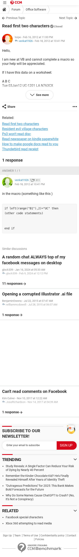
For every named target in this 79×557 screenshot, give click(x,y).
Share (11, 106)
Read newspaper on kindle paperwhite (30, 139)
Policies (39, 539)
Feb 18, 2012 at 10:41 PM (50, 41)
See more (42, 95)
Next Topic (66, 18)
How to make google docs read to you (30, 144)
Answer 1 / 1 (11, 170)
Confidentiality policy (52, 535)
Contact (71, 535)
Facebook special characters (24, 517)
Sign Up (7, 535)
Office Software (36, 9)
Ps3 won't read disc (16, 134)
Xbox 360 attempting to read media (29, 523)
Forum (16, 9)
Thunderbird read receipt (20, 149)
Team (17, 535)
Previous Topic (15, 18)
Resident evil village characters (25, 129)
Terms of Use (30, 535)
